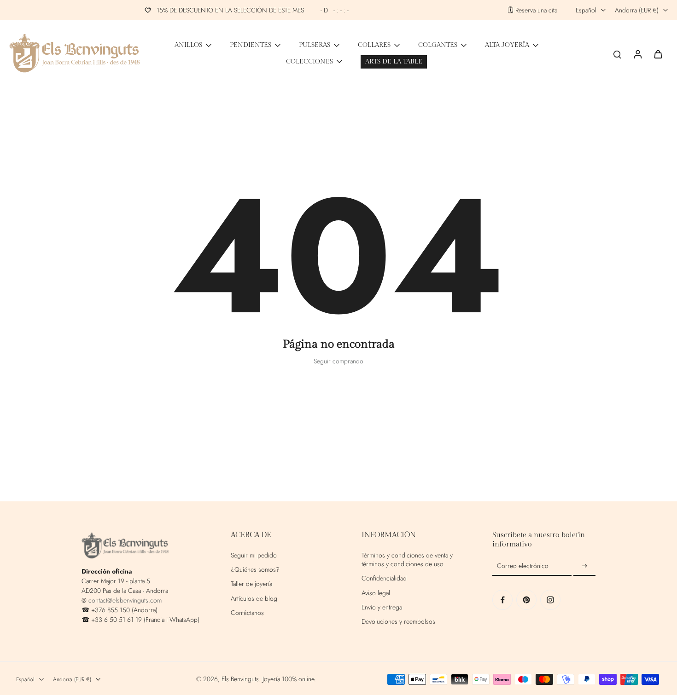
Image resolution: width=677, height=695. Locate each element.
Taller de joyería (251, 584)
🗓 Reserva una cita (532, 10)
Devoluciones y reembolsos (398, 621)
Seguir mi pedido (254, 555)
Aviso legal (376, 593)
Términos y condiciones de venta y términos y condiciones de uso (407, 560)
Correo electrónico (523, 566)
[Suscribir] (584, 566)
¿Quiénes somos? (255, 569)
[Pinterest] (526, 600)
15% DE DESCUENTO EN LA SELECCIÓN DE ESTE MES (253, 10)
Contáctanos (247, 613)
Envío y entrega (382, 607)
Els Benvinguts (240, 679)
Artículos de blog (254, 598)
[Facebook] (502, 600)
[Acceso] (637, 53)
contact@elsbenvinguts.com (125, 600)
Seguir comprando (338, 361)
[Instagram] (550, 600)
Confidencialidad (384, 578)
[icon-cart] (658, 54)
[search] (617, 54)
